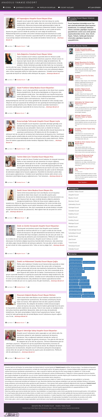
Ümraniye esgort (85, 287)
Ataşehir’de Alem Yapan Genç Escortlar (85, 129)
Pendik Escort (73, 226)
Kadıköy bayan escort (76, 259)
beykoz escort (74, 284)
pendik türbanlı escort (76, 268)
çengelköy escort (89, 268)
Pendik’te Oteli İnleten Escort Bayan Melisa (85, 143)
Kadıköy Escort (74, 214)
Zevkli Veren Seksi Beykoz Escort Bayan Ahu (35, 190)
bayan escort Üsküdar (76, 293)
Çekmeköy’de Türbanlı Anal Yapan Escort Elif (84, 103)
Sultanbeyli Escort (75, 233)
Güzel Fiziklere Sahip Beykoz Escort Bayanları (35, 87)
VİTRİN (8, 7)
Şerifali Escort (73, 236)
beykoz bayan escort (75, 290)
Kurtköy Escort (73, 220)
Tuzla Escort (73, 242)
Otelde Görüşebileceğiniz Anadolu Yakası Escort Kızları (85, 50)
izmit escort (57, 411)
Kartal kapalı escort (75, 275)
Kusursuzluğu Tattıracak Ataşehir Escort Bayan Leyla (38, 121)
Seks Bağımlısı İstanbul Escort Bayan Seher (34, 54)
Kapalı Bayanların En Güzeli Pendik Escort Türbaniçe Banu (85, 63)
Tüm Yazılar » (82, 182)
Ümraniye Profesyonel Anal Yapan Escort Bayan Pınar (84, 156)
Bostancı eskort (84, 281)
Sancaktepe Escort (75, 230)
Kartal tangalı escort (88, 296)
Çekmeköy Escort (74, 204)
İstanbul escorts (74, 287)
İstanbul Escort (20, 80)
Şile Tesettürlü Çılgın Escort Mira (84, 169)
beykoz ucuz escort (75, 296)
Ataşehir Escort (20, 46)
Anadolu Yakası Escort (76, 191)
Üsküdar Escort (74, 249)
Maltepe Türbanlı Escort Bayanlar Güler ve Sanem (83, 116)
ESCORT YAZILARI (67, 7)
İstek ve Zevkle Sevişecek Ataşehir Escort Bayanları (38, 225)
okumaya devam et (53, 73)
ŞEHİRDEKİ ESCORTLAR (24, 7)
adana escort (47, 411)
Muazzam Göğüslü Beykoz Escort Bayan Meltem (36, 295)
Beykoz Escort (20, 113)
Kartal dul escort (84, 284)
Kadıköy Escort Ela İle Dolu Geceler (84, 76)
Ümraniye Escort (74, 246)
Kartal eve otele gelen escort (78, 278)
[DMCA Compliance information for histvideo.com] (11, 415)
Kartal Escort (73, 217)
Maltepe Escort (74, 223)
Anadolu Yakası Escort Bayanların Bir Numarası (83, 89)
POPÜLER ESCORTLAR (47, 7)
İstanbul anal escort (75, 262)
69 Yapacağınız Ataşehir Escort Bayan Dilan (34, 18)
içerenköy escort (89, 293)
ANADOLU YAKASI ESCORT (19, 2)
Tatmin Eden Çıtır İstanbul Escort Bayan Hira (35, 156)
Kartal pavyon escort (76, 265)
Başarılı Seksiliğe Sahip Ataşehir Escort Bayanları (37, 330)
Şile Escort (72, 239)
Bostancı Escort (74, 201)
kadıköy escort (74, 281)
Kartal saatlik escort (89, 262)
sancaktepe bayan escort (77, 271)
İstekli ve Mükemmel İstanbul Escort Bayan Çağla (37, 261)
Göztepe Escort (74, 207)
